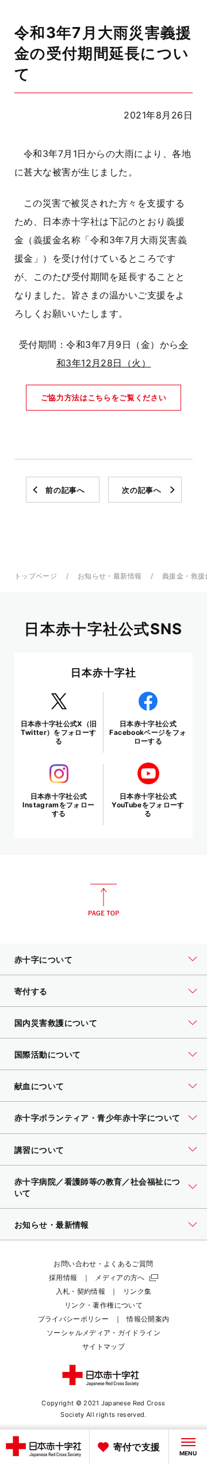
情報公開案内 (147, 1318)
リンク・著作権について (103, 1305)
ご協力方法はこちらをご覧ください (104, 397)
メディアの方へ (120, 1277)
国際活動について (47, 1054)
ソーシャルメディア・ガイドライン (103, 1332)
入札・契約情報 (81, 1291)
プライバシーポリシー (73, 1318)
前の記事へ (65, 490)
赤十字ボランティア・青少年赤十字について (97, 1117)
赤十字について (43, 959)
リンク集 (137, 1291)
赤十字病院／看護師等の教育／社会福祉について (97, 1187)
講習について (39, 1150)
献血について (39, 1086)
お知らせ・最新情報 (109, 576)
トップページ (35, 576)
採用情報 (63, 1277)
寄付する (31, 991)
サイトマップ (103, 1346)
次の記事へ (141, 490)
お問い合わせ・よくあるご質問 (103, 1263)
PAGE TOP (103, 900)
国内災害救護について (55, 1023)
